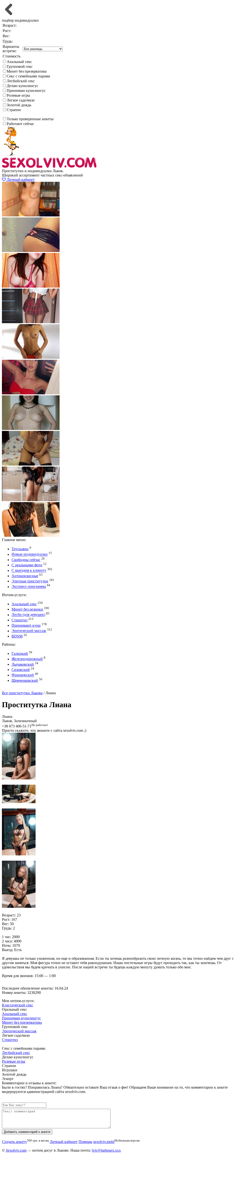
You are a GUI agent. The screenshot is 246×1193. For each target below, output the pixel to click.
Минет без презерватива (27, 71)
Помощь (85, 1142)
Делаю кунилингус (22, 86)
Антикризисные (25, 576)
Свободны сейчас (26, 560)
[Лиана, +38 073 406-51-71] (19, 778)
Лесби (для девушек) (28, 615)
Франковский (23, 675)
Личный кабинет (20, 179)
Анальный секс (19, 62)
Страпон (14, 110)
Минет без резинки (27, 609)
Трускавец (20, 549)
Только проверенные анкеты (30, 119)
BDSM (17, 636)
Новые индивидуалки (30, 554)
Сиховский (21, 670)
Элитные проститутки (30, 581)
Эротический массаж (29, 631)
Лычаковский (23, 664)
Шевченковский (25, 680)
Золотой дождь (19, 105)
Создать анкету (18, 689)
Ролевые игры (18, 95)
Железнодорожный (27, 659)
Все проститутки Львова (22, 693)
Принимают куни (26, 625)
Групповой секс (20, 66)
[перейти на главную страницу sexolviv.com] (49, 166)
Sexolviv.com (16, 1150)
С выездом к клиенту (29, 570)
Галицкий (20, 653)
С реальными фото (27, 565)
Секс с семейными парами (28, 76)
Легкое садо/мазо (21, 100)
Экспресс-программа (29, 587)
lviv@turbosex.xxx (106, 1150)
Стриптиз (19, 620)
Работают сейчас (20, 124)
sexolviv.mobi (103, 1142)
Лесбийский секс (21, 81)
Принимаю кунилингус (26, 90)
